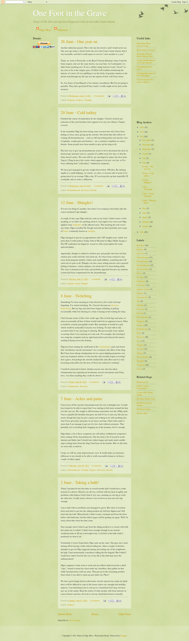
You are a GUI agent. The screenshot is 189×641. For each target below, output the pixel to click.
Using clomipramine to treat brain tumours (146, 61)
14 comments (98, 95)
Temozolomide (143, 356)
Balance (140, 249)
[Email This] (114, 96)
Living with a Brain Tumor (145, 393)
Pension (140, 313)
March (145, 217)
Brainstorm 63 (142, 382)
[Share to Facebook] (122, 96)
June (144, 162)
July (144, 158)
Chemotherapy (143, 257)
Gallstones (141, 281)
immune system (73, 283)
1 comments (98, 185)
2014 (142, 127)
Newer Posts (65, 614)
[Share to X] (119, 96)
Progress (79, 100)
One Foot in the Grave (70, 12)
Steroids (93, 190)
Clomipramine (73, 386)
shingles (91, 231)
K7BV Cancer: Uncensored (143, 387)
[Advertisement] (150, 102)
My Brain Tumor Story (146, 398)
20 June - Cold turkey (79, 112)
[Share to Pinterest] (124, 96)
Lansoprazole (142, 297)
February (146, 221)
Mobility (140, 305)
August (145, 153)
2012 (142, 136)
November (146, 144)
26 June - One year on (79, 41)
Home (94, 614)
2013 (142, 131)
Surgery (140, 352)
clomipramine (105, 346)
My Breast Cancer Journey (144, 404)
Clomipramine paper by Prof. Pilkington (146, 74)
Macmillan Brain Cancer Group (144, 44)
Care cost (141, 253)
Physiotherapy (142, 317)
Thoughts (88, 100)
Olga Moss (45, 30)
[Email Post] (109, 95)
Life (138, 301)
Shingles (84, 283)
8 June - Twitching (76, 295)
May (144, 208)
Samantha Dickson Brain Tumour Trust (145, 55)
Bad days (140, 245)
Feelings (84, 469)
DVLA (139, 273)
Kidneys (140, 293)
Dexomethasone (73, 190)
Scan (139, 340)
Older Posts (124, 614)
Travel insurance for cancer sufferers (145, 80)
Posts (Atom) (74, 620)
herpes (66, 231)
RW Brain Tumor (144, 409)
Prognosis (71, 100)
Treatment (141, 364)
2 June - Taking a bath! (80, 482)
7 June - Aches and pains (81, 398)
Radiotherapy (142, 328)
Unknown (62, 30)
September (147, 149)
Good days (141, 285)
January (145, 226)
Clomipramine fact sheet (144, 67)
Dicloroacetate (143, 269)
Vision (139, 368)
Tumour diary (142, 413)
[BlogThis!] (116, 96)
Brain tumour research (146, 49)
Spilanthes (77, 224)
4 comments (94, 382)
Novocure (140, 309)
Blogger (123, 635)
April (144, 212)
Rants (139, 332)
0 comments (96, 465)
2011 (142, 232)
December (147, 140)
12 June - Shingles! (77, 202)
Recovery (85, 190)
